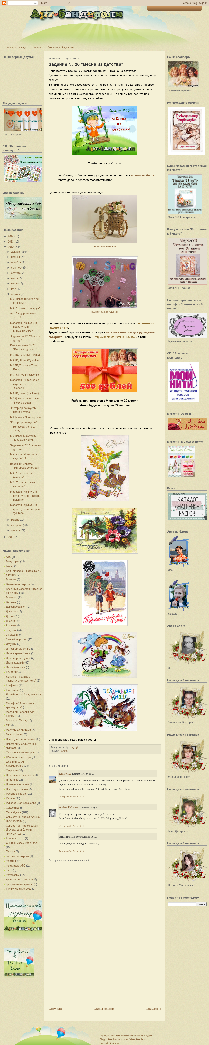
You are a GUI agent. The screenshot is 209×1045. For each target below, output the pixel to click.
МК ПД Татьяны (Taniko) (25, 354)
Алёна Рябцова (69, 807)
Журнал (11, 625)
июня (14, 283)
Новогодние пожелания (20, 739)
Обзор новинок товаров (20, 752)
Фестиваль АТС (15, 865)
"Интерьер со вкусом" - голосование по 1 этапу (24, 426)
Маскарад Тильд (16, 720)
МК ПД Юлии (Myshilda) (24, 360)
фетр (9, 870)
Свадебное (12, 807)
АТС (8, 557)
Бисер (9, 566)
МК (8, 725)
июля (14, 278)
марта (15, 519)
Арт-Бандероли (124, 1035)
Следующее (55, 1008)
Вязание (11, 602)
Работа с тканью (16, 793)
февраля (16, 525)
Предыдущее (153, 1008)
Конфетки (12, 685)
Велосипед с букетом (105, 246)
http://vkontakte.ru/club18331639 (116, 337)
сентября (16, 267)
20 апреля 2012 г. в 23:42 (71, 796)
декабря (16, 251)
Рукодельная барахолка (60, 47)
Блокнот (11, 579)
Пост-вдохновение (17, 789)
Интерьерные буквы (18, 648)
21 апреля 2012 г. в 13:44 (71, 825)
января (15, 530)
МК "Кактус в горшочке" (25, 374)
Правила (36, 47)
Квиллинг (12, 672)
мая (13, 288)
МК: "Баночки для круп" (25, 308)
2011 (11, 536)
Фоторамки (12, 874)
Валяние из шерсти (18, 584)
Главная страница (16, 47)
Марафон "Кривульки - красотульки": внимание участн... (24, 326)
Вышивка (11, 597)
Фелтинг (11, 860)
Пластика (12, 779)
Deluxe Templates (137, 1039)
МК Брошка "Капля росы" (26, 417)
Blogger (148, 1035)
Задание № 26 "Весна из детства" (86, 64)
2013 (11, 241)
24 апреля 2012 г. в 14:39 (71, 851)
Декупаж (11, 611)
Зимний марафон (16, 639)
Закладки (12, 634)
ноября (15, 256)
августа (16, 272)
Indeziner (114, 1043)
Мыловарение (14, 734)
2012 (11, 246)
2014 (11, 236)
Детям (10, 616)
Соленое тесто (15, 838)
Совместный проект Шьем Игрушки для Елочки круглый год (22, 829)
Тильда (10, 851)
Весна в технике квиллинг (104, 311)
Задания (11, 630)
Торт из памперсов (17, 856)
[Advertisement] (79, 977)
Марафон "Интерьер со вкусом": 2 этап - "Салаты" (24, 383)
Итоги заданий (15, 662)
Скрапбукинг (13, 812)
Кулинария (12, 690)
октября (16, 262)
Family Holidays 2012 (18, 888)
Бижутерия (12, 561)
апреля (15, 294)
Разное (10, 798)
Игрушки (11, 644)
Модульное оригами (18, 729)
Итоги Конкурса (15, 667)
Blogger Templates (109, 1039)
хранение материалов (19, 879)
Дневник (11, 620)
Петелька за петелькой (20, 775)
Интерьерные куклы (18, 658)
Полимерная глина (17, 784)
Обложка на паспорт (18, 757)
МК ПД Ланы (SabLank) (24, 393)
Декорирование (15, 606)
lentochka (65, 773)
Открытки (12, 770)
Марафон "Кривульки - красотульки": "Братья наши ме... (25, 495)
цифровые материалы (19, 884)
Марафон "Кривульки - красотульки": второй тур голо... (25, 509)
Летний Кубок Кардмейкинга (23, 694)
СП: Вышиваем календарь (22, 842)
